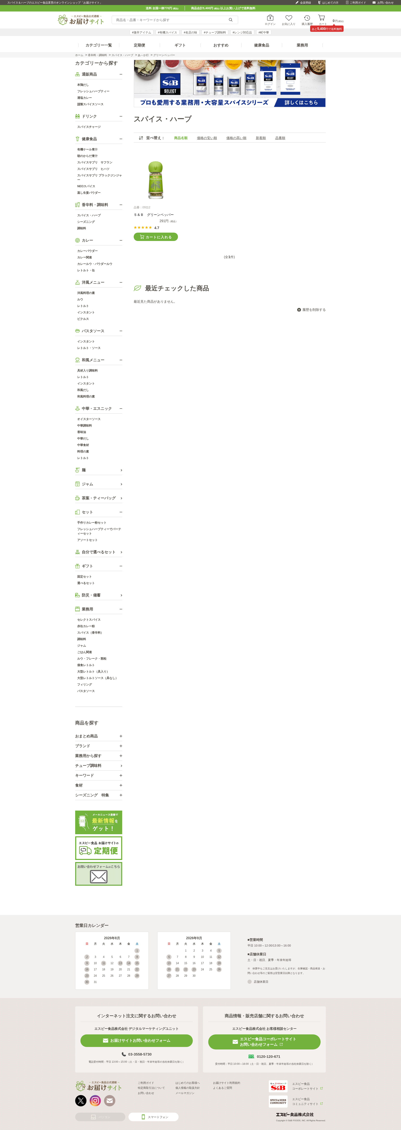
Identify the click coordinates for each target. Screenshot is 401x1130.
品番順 (280, 138)
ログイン (270, 23)
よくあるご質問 (222, 1087)
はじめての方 (330, 2)
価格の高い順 (236, 138)
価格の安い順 (207, 138)
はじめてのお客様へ (187, 1082)
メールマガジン (184, 1093)
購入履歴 (307, 23)
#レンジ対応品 (242, 32)
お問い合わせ (385, 2)
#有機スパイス (167, 32)
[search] (230, 20)
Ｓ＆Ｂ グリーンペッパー (154, 215)
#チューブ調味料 (215, 32)
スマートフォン (158, 1117)
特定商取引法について (151, 1087)
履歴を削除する (314, 309)
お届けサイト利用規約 (226, 1082)
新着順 (261, 138)
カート (323, 23)
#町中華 (264, 32)
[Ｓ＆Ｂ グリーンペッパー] (156, 180)
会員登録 (305, 2)
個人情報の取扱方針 (187, 1087)
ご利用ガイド (358, 2)
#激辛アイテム (141, 32)
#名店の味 (190, 32)
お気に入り (289, 23)
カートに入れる (159, 237)
